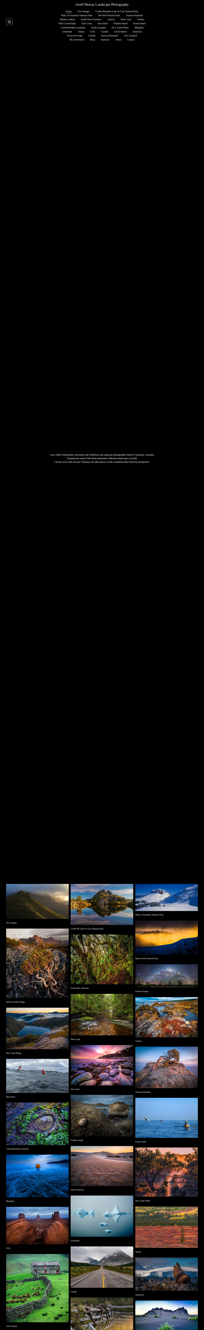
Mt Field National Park (109, 15)
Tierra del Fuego (74, 35)
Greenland (67, 31)
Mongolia (139, 27)
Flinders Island (121, 23)
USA (92, 31)
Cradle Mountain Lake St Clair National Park (116, 11)
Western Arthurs (67, 19)
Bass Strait (103, 23)
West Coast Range (67, 23)
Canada (104, 31)
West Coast (126, 19)
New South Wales (120, 27)
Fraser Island (139, 23)
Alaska (81, 31)
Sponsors (105, 39)
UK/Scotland (120, 31)
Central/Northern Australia (72, 27)
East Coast (87, 23)
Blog (92, 39)
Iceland (91, 35)
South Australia (98, 27)
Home (69, 11)
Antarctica (137, 31)
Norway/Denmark (109, 35)
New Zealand (130, 35)
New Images (84, 11)
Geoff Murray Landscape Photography (102, 4)
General (111, 19)
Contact (130, 39)
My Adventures (77, 39)
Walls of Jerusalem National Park (76, 15)
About (118, 39)
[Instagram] (9, 22)
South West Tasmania (91, 19)
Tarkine (140, 19)
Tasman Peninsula (134, 15)
